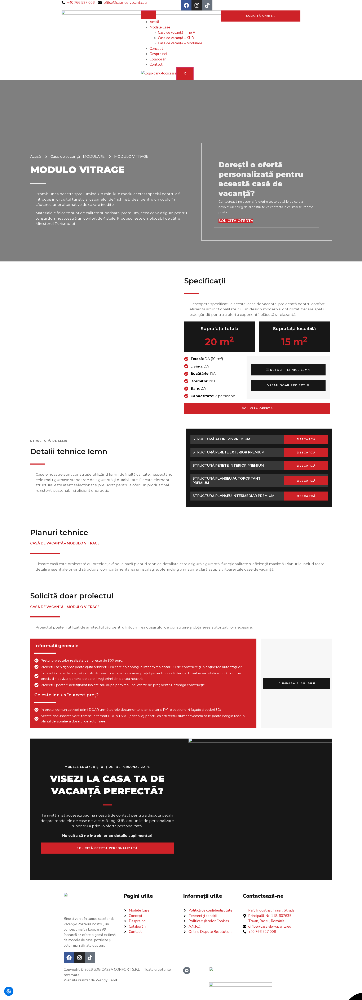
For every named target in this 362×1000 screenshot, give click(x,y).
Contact (156, 64)
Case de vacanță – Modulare (180, 43)
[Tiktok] (207, 5)
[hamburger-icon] (148, 14)
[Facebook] (186, 5)
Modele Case (160, 27)
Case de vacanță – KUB (176, 38)
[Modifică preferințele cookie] (8, 991)
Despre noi (158, 53)
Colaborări (158, 59)
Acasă (154, 21)
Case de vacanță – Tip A (176, 32)
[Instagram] (196, 5)
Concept (156, 48)
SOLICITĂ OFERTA (235, 221)
